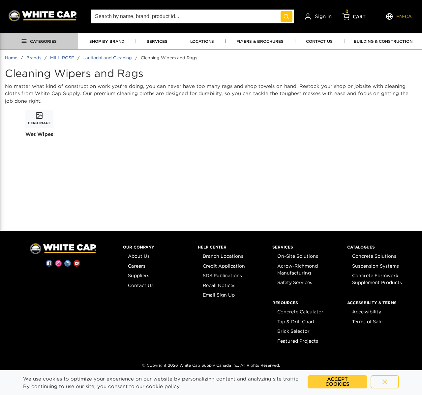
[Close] (385, 381)
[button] (138, 247)
